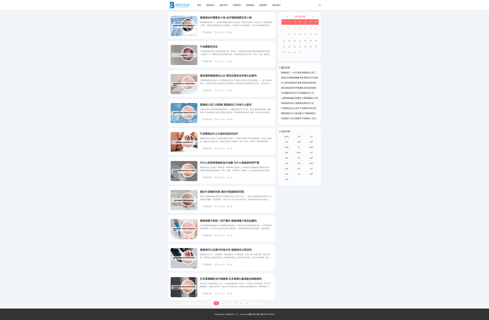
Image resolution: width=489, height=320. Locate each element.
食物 (286, 179)
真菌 (311, 142)
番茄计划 (252, 314)
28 (284, 52)
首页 (199, 5)
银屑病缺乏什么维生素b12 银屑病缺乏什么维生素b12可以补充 (309, 113)
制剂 (311, 153)
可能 (286, 174)
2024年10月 (300, 17)
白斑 (311, 169)
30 (295, 52)
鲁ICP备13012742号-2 (266, 314)
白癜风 (311, 163)
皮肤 (286, 163)
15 (247, 303)
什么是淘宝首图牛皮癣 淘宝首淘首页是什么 (300, 83)
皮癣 (311, 158)
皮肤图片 (263, 5)
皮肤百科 (224, 5)
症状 (311, 174)
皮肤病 (311, 147)
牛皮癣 (286, 147)
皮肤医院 (250, 5)
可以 (298, 147)
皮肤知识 (210, 5)
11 (222, 303)
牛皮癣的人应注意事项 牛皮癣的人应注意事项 (301, 118)
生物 (286, 158)
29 (289, 52)
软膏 (286, 169)
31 (300, 52)
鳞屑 (298, 142)
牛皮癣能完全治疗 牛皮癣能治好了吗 (297, 93)
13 (235, 303)
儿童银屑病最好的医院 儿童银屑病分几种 (299, 98)
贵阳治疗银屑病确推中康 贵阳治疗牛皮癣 (299, 78)
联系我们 (277, 5)
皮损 (298, 169)
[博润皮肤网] (179, 5)
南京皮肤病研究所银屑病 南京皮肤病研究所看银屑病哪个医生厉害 (311, 88)
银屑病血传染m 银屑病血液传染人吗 (297, 103)
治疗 (311, 137)
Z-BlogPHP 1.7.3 (231, 314)
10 (300, 34)
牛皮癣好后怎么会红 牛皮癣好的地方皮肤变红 (301, 108)
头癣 (298, 137)
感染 (298, 163)
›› (258, 303)
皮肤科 (299, 153)
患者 (298, 158)
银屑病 (286, 137)
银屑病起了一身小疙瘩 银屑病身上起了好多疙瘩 (302, 73)
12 (229, 303)
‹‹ (184, 303)
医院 (286, 153)
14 (241, 303)
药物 (286, 142)
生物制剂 (237, 5)
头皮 (298, 174)
